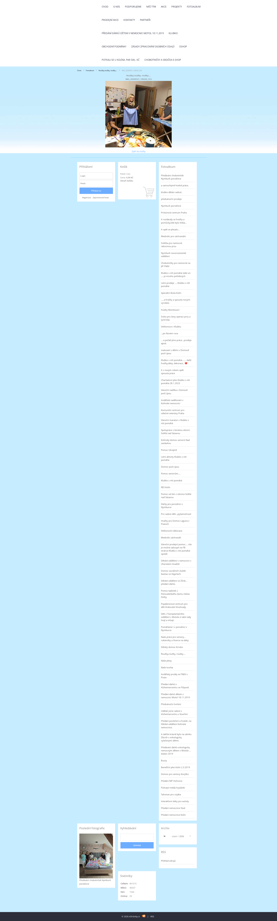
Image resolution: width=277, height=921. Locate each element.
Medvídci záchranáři (171, 537)
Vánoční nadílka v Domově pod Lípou (174, 392)
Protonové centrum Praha (174, 212)
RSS (152, 916)
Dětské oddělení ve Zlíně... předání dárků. (174, 582)
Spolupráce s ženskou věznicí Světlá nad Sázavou (175, 432)
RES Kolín (165, 487)
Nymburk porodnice (171, 205)
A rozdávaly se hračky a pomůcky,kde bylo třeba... (174, 221)
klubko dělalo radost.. (172, 192)
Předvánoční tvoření (171, 704)
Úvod (105, 6)
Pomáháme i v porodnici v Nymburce (174, 629)
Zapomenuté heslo (101, 197)
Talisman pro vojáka (171, 794)
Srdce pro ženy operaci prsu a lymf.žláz (175, 318)
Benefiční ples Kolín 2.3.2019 (175, 767)
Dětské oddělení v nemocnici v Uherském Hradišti (176, 562)
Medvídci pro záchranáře (173, 236)
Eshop (183, 46)
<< (165, 836)
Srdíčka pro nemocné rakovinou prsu (171, 245)
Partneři (145, 20)
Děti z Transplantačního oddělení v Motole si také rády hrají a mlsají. (176, 617)
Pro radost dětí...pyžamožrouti (176, 514)
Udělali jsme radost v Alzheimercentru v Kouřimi (174, 712)
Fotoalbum (194, 6)
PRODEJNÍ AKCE (110, 20)
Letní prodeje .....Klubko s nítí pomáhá (175, 284)
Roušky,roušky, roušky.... (108, 70)
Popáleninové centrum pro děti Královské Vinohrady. (174, 605)
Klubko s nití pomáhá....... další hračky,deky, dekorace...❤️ (176, 362)
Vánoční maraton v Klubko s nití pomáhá (175, 422)
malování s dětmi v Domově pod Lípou (175, 352)
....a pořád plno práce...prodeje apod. (176, 342)
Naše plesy (166, 660)
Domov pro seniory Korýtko (175, 774)
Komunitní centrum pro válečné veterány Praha (172, 412)
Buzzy (164, 760)
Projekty (176, 6)
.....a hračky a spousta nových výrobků (175, 301)
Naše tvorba (167, 667)
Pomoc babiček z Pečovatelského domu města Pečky (175, 593)
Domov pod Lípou (170, 466)
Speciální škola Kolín (171, 292)
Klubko (173, 33)
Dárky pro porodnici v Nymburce (172, 506)
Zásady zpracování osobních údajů (153, 46)
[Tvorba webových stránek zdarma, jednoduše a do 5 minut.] (144, 916)
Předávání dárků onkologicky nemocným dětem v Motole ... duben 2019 (176, 750)
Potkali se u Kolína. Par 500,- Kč (121, 59)
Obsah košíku (126, 180)
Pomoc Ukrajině (169, 450)
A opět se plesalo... (170, 229)
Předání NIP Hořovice (171, 780)
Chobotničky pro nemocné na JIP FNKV (175, 265)
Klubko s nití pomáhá (171, 480)
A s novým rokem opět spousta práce (172, 372)
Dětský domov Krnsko (172, 647)
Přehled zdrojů (168, 860)
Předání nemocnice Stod (173, 808)
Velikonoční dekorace (171, 530)
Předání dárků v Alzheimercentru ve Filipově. (175, 686)
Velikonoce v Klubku (171, 326)
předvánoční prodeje (171, 199)
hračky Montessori (170, 309)
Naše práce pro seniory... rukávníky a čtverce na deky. (175, 638)
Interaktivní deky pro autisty (175, 801)
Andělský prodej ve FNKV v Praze (174, 676)
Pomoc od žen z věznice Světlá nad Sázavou (176, 496)
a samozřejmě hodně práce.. (175, 185)
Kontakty (129, 20)
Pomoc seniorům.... (170, 473)
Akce (163, 6)
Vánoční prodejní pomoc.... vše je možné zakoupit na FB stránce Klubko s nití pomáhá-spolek (176, 549)
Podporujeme (133, 6)
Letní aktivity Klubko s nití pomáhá (174, 458)
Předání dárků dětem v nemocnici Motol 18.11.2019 (133, 33)
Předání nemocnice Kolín (173, 814)
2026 (181, 836)
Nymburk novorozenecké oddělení (173, 255)
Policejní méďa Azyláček (173, 787)
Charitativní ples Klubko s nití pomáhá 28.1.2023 (175, 382)
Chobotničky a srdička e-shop (162, 59)
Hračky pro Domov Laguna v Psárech (175, 522)
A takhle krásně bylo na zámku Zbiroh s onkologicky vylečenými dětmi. (176, 737)
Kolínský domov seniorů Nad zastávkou (175, 442)
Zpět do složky (138, 151)
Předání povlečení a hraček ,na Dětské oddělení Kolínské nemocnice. (176, 724)
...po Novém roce (169, 333)
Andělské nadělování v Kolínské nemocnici (172, 402)
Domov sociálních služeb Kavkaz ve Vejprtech (173, 572)
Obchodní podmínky (114, 46)
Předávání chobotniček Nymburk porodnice (172, 177)
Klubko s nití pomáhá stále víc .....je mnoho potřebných (176, 275)
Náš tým (151, 6)
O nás (116, 6)
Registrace (86, 197)
